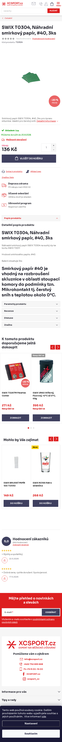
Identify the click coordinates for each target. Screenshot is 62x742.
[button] (16, 500)
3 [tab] (33, 428)
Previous (52, 347)
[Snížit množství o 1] (53, 150)
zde (44, 716)
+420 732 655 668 (33, 664)
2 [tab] (31, 428)
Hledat (54, 10)
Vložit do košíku (31, 158)
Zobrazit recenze (21, 545)
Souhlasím (31, 733)
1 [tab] (28, 428)
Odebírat (50, 612)
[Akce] (45, 462)
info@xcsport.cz (33, 659)
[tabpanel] (15, 388)
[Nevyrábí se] (46, 371)
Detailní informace (46, 121)
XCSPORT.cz (33, 674)
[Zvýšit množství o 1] (53, 146)
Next (58, 347)
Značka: (8, 177)
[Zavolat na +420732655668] (41, 4)
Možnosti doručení (16, 139)
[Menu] (58, 4)
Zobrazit (15, 418)
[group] (16, 477)
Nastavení (31, 723)
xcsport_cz (33, 679)
